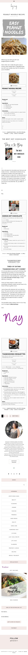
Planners (14, 544)
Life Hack (14, 540)
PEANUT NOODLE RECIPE (14, 14)
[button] (14, 1)
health (14, 522)
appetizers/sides (11, 132)
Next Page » (15, 415)
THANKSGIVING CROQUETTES (14, 261)
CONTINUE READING (14, 461)
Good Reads (14, 518)
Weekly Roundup (14, 555)
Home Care (14, 525)
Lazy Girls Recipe (20, 132)
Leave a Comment (19, 133)
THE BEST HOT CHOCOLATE (14, 139)
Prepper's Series (14, 548)
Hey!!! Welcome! (14, 570)
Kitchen (14, 533)
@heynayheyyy (14, 304)
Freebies (14, 514)
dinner (14, 507)
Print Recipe (14, 85)
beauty (14, 499)
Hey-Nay (14, 6)
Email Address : (5, 616)
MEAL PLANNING (14, 600)
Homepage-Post (14, 529)
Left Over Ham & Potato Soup (11, 277)
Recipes (6, 133)
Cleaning (14, 503)
